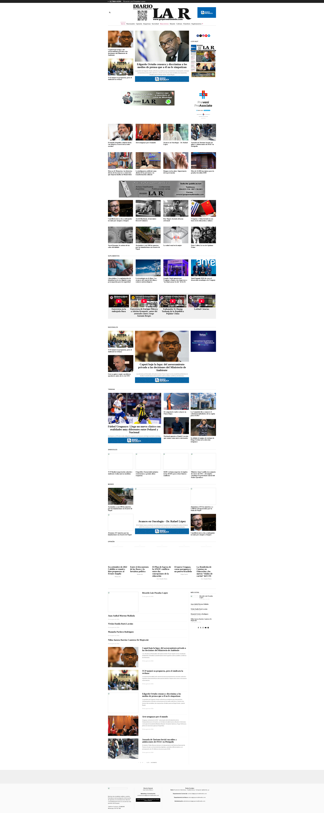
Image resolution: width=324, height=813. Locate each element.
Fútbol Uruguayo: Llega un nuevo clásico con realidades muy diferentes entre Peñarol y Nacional (134, 429)
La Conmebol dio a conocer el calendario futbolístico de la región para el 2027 (203, 413)
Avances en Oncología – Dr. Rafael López (162, 521)
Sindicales (112, 449)
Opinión (139, 24)
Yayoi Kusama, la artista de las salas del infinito (119, 246)
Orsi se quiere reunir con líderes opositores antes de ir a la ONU (119, 375)
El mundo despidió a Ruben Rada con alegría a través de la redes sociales (119, 144)
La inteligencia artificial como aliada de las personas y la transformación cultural (146, 173)
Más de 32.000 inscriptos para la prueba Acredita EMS (202, 172)
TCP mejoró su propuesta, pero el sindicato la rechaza (120, 78)
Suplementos (196, 24)
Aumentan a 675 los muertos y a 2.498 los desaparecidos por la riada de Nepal (202, 508)
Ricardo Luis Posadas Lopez (155, 593)
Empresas (147, 24)
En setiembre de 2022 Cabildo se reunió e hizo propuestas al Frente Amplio (117, 570)
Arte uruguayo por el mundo (146, 142)
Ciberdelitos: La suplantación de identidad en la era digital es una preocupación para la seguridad (119, 280)
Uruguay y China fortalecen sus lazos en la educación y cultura (202, 219)
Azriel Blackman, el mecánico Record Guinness (146, 219)
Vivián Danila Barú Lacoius (120, 624)
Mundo (172, 24)
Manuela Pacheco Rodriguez (121, 632)
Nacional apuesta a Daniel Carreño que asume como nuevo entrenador (176, 437)
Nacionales (130, 24)
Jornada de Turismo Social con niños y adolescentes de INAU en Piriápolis (202, 144)
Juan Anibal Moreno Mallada (134, 1)
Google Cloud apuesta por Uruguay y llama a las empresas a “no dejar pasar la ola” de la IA (175, 280)
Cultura (179, 24)
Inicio (123, 24)
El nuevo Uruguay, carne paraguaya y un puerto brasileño (183, 569)
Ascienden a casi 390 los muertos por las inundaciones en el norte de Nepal (148, 247)
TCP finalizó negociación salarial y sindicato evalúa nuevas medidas (120, 473)
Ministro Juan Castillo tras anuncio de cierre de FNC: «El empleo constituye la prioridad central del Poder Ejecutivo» (203, 474)
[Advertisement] (203, 676)
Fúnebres (186, 24)
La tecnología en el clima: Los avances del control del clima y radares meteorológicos (146, 280)
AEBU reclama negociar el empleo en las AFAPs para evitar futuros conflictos (175, 473)
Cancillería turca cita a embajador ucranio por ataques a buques (120, 219)
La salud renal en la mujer (172, 245)
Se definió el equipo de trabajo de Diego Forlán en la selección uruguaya (202, 440)
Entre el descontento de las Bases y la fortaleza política (139, 569)
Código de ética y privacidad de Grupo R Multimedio (148, 800)
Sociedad (155, 24)
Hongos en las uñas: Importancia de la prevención (174, 172)
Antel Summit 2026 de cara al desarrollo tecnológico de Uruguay (203, 279)
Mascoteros (164, 24)
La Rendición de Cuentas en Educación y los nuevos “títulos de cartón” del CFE (204, 571)
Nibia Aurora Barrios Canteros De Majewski (128, 640)
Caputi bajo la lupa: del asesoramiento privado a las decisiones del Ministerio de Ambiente (118, 52)
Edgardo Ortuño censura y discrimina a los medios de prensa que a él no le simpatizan (162, 66)
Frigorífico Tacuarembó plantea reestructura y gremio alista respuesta (147, 473)
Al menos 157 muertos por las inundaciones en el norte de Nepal (119, 534)
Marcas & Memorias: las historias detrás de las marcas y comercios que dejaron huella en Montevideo (120, 173)
